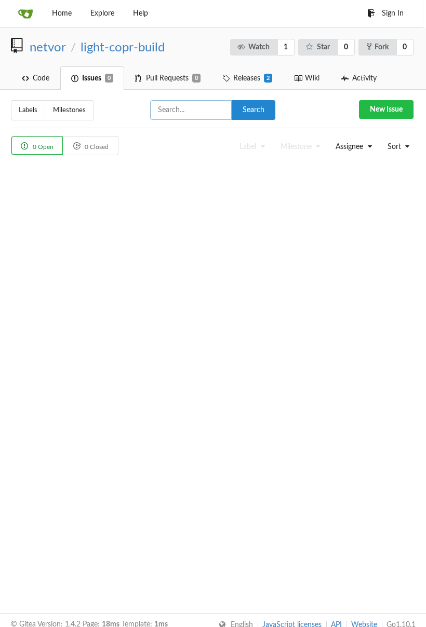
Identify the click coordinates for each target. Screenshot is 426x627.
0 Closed (96, 147)
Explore (102, 13)
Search (253, 110)
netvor (48, 48)
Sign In (393, 13)
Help (140, 13)
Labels (28, 110)
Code (41, 78)
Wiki (312, 78)
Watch (259, 47)
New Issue (386, 109)
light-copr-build (123, 48)
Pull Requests (172, 78)
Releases (251, 78)
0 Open (42, 147)
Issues (96, 78)
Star (323, 47)
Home (62, 13)
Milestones (69, 110)
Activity (364, 78)
